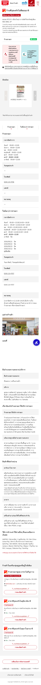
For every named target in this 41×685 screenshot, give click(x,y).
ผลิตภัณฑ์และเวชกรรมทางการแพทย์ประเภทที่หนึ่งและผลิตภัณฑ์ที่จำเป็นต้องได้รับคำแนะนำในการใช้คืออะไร (21, 67)
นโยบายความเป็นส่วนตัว (14, 675)
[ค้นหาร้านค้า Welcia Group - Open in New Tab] (24, 2)
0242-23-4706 (9, 182)
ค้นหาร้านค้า (14, 3)
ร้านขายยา (11, 127)
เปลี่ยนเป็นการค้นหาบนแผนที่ (20, 662)
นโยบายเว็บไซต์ (29, 675)
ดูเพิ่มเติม (7, 251)
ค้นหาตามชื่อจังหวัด (31, 4)
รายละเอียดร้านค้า (20, 592)
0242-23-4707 (9, 273)
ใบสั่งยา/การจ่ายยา (27, 127)
